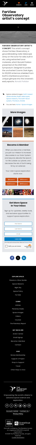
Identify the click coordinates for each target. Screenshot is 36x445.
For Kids (18, 295)
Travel (18, 366)
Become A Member (18, 341)
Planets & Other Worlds (18, 280)
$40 (24, 184)
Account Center (12, 411)
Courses (18, 320)
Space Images (27, 104)
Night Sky (18, 288)
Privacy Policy (28, 242)
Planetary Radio (18, 309)
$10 (24, 179)
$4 (11, 179)
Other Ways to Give (18, 370)
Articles (18, 305)
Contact (18, 345)
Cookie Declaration (18, 437)
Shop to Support (18, 362)
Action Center (18, 334)
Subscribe (18, 239)
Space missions (12, 99)
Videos (18, 316)
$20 (11, 184)
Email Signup (18, 337)
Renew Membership (18, 355)
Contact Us (24, 411)
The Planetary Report (18, 323)
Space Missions (18, 284)
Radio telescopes (23, 96)
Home (18, 104)
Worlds (22, 101)
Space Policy (18, 291)
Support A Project (18, 359)
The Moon (15, 101)
